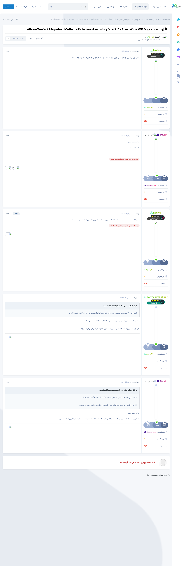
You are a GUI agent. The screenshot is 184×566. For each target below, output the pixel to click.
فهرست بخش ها (140, 6)
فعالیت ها (124, 6)
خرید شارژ (97, 6)
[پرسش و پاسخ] (178, 35)
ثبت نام (8, 6)
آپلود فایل (110, 6)
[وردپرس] (178, 42)
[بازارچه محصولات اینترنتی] (178, 58)
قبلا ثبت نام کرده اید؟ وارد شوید (30, 7)
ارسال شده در (130, 51)
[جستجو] (51, 6)
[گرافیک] (178, 50)
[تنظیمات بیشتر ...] (8, 51)
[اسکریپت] (178, 27)
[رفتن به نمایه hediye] (164, 39)
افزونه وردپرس (143, 39)
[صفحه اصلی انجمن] (178, 20)
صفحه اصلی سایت (159, 6)
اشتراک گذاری (35, 38)
